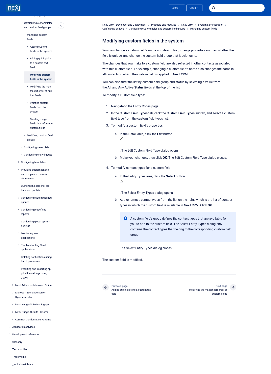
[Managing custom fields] (24, 34)
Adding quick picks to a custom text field (40, 63)
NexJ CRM (187, 24)
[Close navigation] (61, 25)
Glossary (17, 341)
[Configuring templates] (18, 162)
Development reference (25, 334)
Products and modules (163, 24)
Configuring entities (113, 28)
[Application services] (10, 327)
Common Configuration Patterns (33, 319)
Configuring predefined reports (33, 211)
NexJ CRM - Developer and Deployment (124, 24)
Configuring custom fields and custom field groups (38, 25)
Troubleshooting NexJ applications (33, 247)
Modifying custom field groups (40, 137)
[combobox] (236, 8)
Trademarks (19, 356)
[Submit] (213, 8)
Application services (23, 326)
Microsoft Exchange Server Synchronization (30, 294)
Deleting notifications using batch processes (36, 259)
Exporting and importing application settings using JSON (36, 273)
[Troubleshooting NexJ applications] (18, 245)
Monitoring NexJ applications (30, 235)
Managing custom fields (37, 37)
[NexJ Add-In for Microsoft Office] (12, 285)
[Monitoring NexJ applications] (18, 233)
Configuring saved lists (36, 147)
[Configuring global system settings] (18, 221)
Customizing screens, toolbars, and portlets (36, 188)
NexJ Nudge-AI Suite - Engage (32, 304)
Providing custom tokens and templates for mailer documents (35, 174)
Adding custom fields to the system (41, 48)
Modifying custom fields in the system (41, 77)
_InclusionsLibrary (22, 364)
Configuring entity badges (38, 154)
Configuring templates (33, 162)
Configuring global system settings (35, 223)
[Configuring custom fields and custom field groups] (21, 22)
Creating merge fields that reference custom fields (41, 123)
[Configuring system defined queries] (18, 197)
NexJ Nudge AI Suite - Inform (31, 312)
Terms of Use (19, 349)
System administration (210, 24)
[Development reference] (10, 334)
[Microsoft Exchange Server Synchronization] (12, 292)
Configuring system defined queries (36, 200)
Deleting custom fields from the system (39, 107)
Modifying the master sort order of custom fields (41, 91)
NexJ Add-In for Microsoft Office (33, 285)
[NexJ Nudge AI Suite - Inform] (12, 311)
